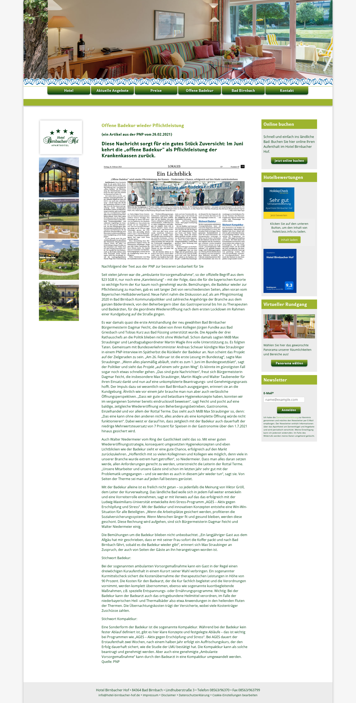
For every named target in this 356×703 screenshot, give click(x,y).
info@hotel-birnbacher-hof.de (119, 695)
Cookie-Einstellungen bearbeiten (235, 695)
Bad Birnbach (243, 90)
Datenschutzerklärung (287, 417)
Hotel (69, 90)
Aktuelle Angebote (112, 90)
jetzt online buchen (289, 161)
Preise (156, 90)
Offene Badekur (199, 90)
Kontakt (287, 90)
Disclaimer (168, 695)
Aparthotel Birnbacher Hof (279, 208)
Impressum (150, 695)
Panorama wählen (289, 363)
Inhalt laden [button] (289, 240)
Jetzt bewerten (279, 215)
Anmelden (289, 410)
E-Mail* (268, 393)
